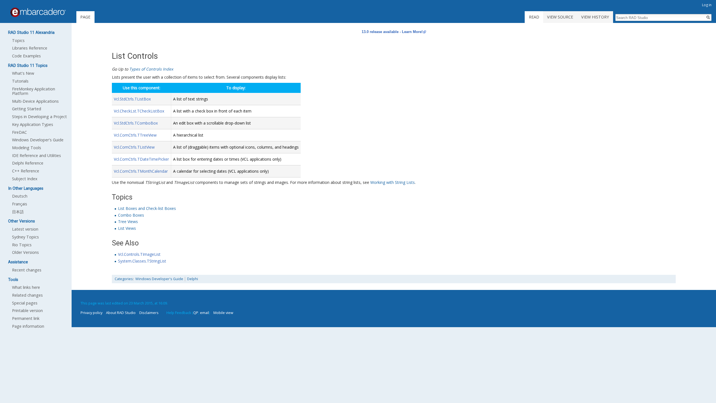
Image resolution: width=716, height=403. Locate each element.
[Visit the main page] (38, 12)
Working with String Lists (392, 182)
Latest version (25, 229)
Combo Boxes (131, 215)
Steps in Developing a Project (39, 116)
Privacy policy (91, 312)
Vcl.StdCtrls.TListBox (132, 99)
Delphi (192, 279)
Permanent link (25, 318)
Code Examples (26, 55)
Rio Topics (22, 244)
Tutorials (20, 81)
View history (595, 17)
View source (560, 17)
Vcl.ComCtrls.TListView (134, 147)
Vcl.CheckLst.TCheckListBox (139, 111)
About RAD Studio (121, 312)
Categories (124, 279)
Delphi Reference (27, 163)
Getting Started (26, 108)
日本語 (18, 211)
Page (85, 17)
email (204, 312)
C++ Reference (25, 171)
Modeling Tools (26, 147)
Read (534, 17)
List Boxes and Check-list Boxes (147, 208)
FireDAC (19, 132)
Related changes (27, 295)
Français (19, 204)
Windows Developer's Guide (159, 279)
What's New (23, 73)
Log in (707, 5)
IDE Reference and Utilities (36, 155)
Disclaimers (149, 312)
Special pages (24, 303)
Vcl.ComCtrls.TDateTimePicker (141, 159)
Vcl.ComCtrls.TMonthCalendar (141, 171)
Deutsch (19, 196)
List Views (127, 228)
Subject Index (24, 178)
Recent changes (26, 270)
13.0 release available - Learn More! (392, 32)
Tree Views (128, 221)
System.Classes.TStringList (142, 261)
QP (195, 312)
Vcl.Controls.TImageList (139, 254)
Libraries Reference (29, 48)
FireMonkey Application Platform (33, 91)
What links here (26, 287)
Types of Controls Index (151, 69)
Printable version (27, 310)
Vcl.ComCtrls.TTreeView (135, 135)
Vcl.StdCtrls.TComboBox (136, 123)
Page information (28, 326)
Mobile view (223, 312)
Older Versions (25, 252)
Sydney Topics (25, 237)
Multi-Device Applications (35, 101)
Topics (18, 40)
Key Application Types (32, 124)
